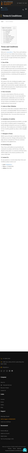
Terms (14, 448)
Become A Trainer (5, 387)
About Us (3, 382)
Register (20, 3)
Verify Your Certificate (6, 421)
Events (2, 402)
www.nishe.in (10, 52)
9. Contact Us (7, 42)
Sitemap (19, 448)
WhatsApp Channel (5, 416)
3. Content (6, 34)
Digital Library (4, 436)
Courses (2, 399)
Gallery (2, 404)
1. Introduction (7, 31)
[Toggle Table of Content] (13, 28)
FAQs (2, 407)
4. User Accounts (8, 35)
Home (2, 21)
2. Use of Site (7, 32)
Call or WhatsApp (8, 1)
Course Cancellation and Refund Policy (14, 450)
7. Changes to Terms (8, 39)
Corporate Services (7, 385)
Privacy (9, 448)
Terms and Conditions (7, 30)
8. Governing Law (8, 41)
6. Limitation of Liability (9, 38)
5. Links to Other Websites (9, 36)
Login (26, 3)
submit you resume (5, 433)
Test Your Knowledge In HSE (7, 439)
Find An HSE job (4, 430)
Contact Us (3, 390)
